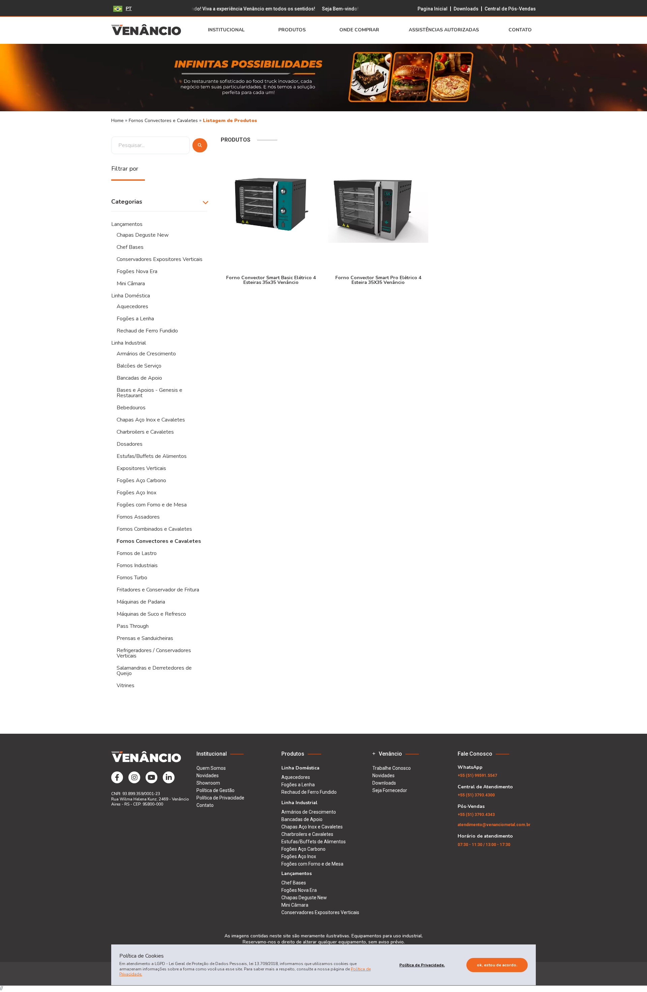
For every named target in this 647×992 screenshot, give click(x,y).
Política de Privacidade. (422, 965)
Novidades (207, 775)
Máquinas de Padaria (141, 602)
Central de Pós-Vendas (510, 8)
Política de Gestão (215, 790)
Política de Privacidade (220, 797)
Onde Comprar (359, 30)
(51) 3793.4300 (476, 795)
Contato (520, 30)
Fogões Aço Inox (136, 492)
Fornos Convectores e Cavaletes (164, 120)
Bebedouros (131, 407)
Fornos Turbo (132, 577)
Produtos (292, 30)
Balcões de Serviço (139, 366)
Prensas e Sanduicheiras (145, 638)
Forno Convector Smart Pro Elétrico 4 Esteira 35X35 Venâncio (378, 279)
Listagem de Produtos (230, 120)
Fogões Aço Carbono (141, 480)
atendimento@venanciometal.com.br (494, 824)
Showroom (208, 783)
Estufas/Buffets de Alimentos (152, 456)
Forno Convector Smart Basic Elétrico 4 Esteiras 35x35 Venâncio (271, 279)
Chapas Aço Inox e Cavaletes (151, 419)
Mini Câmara (131, 283)
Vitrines (125, 685)
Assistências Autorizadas (444, 30)
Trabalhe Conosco (391, 768)
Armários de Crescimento (146, 353)
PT (129, 8)
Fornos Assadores (138, 517)
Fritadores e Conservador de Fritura (158, 589)
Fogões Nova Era (137, 271)
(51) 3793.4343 (476, 814)
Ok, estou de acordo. (497, 965)
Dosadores (130, 444)
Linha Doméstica (130, 295)
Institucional (226, 30)
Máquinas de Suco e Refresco (151, 614)
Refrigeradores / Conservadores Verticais (154, 653)
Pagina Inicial (433, 8)
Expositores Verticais (141, 468)
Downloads (466, 8)
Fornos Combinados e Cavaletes (154, 529)
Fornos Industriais (137, 565)
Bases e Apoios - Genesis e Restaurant (149, 392)
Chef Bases (130, 247)
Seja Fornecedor (389, 790)
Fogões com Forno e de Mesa (152, 504)
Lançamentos (127, 224)
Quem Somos (211, 768)
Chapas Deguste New (142, 235)
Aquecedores (132, 306)
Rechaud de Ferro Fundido (147, 330)
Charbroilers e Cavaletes (145, 432)
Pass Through (133, 626)
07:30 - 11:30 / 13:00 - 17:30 (484, 844)
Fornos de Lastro (137, 553)
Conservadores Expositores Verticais (160, 259)
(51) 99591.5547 (477, 775)
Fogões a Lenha (135, 318)
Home (117, 120)
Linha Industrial (128, 343)
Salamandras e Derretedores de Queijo (154, 670)
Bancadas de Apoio (139, 378)
